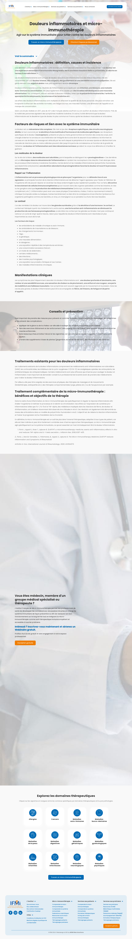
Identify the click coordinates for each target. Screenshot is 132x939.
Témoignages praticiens (60, 922)
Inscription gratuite (25, 643)
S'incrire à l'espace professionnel (84, 42)
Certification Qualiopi (33, 911)
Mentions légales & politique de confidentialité (37, 922)
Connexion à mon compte (114, 6)
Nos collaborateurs (33, 907)
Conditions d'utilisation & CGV (36, 918)
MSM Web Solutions (77, 932)
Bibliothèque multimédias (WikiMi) (111, 910)
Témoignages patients (59, 920)
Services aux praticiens (110, 904)
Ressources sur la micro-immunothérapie (60, 917)
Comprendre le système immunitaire (60, 910)
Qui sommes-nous (33, 904)
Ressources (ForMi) (109, 907)
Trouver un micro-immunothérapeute (46, 42)
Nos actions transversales (35, 909)
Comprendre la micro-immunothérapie (59, 906)
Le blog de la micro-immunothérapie (84, 917)
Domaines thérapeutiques (86, 913)
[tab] (26, 56)
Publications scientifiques (60, 913)
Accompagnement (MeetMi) (112, 915)
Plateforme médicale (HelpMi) (113, 913)
